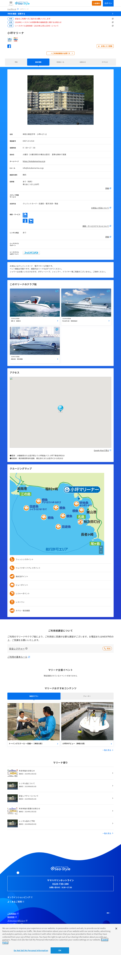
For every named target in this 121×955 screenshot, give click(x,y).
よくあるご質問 (14, 901)
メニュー (11, 5)
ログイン (108, 3)
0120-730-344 (60, 884)
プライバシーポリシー (16, 920)
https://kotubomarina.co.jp (34, 161)
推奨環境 (10, 917)
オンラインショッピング (18, 897)
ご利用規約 (11, 913)
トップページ (11, 9)
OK (59, 950)
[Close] (116, 928)
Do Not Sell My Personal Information (31, 950)
